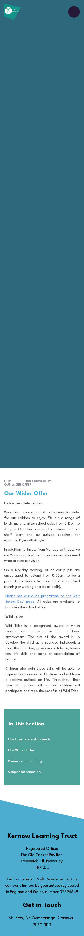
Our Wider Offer (18, 484)
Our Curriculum (37, 481)
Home (8, 481)
